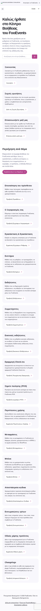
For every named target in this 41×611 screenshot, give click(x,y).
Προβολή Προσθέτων (13, 199)
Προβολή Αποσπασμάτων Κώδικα (17, 501)
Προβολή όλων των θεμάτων (13, 172)
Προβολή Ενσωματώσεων (15, 525)
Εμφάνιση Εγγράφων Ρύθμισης (16, 245)
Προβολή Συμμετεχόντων (14, 325)
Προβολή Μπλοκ (11, 477)
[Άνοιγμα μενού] (2, 9)
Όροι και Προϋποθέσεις (27, 603)
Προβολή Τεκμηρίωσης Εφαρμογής (18, 375)
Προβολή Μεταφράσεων (14, 448)
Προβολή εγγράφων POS (14, 400)
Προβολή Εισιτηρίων (13, 272)
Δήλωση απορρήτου (12, 603)
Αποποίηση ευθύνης (20, 605)
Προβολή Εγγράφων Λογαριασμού (17, 223)
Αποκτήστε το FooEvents (30, 3)
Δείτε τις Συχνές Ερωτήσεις (15, 109)
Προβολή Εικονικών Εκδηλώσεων (17, 351)
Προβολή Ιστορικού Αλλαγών (16, 578)
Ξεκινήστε (9, 83)
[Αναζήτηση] (34, 57)
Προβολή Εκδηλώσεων (14, 298)
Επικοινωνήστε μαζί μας (14, 136)
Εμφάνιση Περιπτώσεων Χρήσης (17, 424)
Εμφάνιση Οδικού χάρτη (14, 552)
